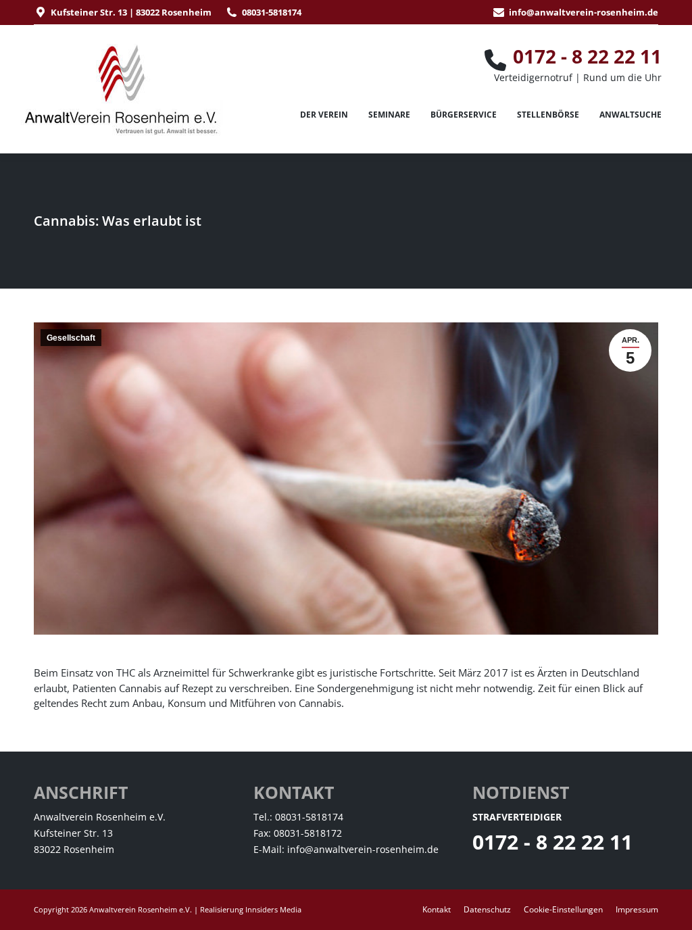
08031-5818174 (271, 12)
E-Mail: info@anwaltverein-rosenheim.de (346, 849)
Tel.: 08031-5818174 (298, 816)
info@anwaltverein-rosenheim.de (583, 12)
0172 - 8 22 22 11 (552, 842)
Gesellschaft (71, 338)
